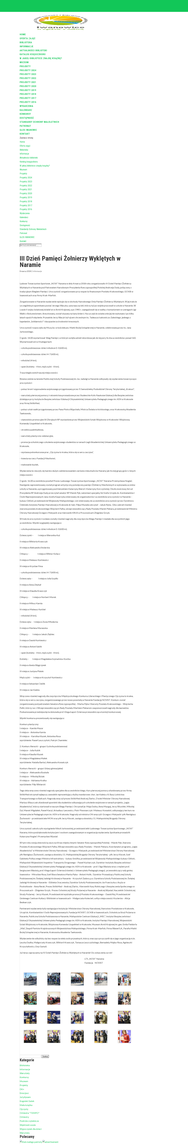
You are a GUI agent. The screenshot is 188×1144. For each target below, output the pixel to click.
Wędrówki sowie (28, 1125)
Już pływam (25, 1097)
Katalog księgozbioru (33, 54)
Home (23, 34)
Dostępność (27, 118)
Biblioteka (26, 42)
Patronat (25, 126)
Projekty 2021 (28, 82)
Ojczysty (24, 1109)
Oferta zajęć (27, 38)
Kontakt (25, 134)
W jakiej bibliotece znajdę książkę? (41, 58)
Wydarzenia (26, 106)
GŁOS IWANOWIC (28, 130)
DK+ (22, 1089)
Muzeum (24, 62)
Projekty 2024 (28, 70)
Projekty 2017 (28, 98)
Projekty (25, 66)
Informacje (26, 46)
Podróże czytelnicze (29, 1121)
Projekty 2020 (28, 86)
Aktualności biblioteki (33, 50)
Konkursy (25, 114)
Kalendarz (26, 110)
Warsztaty (25, 1073)
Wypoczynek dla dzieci (31, 1129)
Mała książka (26, 1105)
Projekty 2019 (28, 90)
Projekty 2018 (28, 94)
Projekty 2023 (28, 74)
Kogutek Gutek (27, 1101)
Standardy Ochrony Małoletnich (39, 122)
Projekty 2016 (28, 102)
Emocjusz (24, 1093)
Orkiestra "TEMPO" (29, 1113)
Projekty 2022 (28, 78)
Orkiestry (24, 1117)
